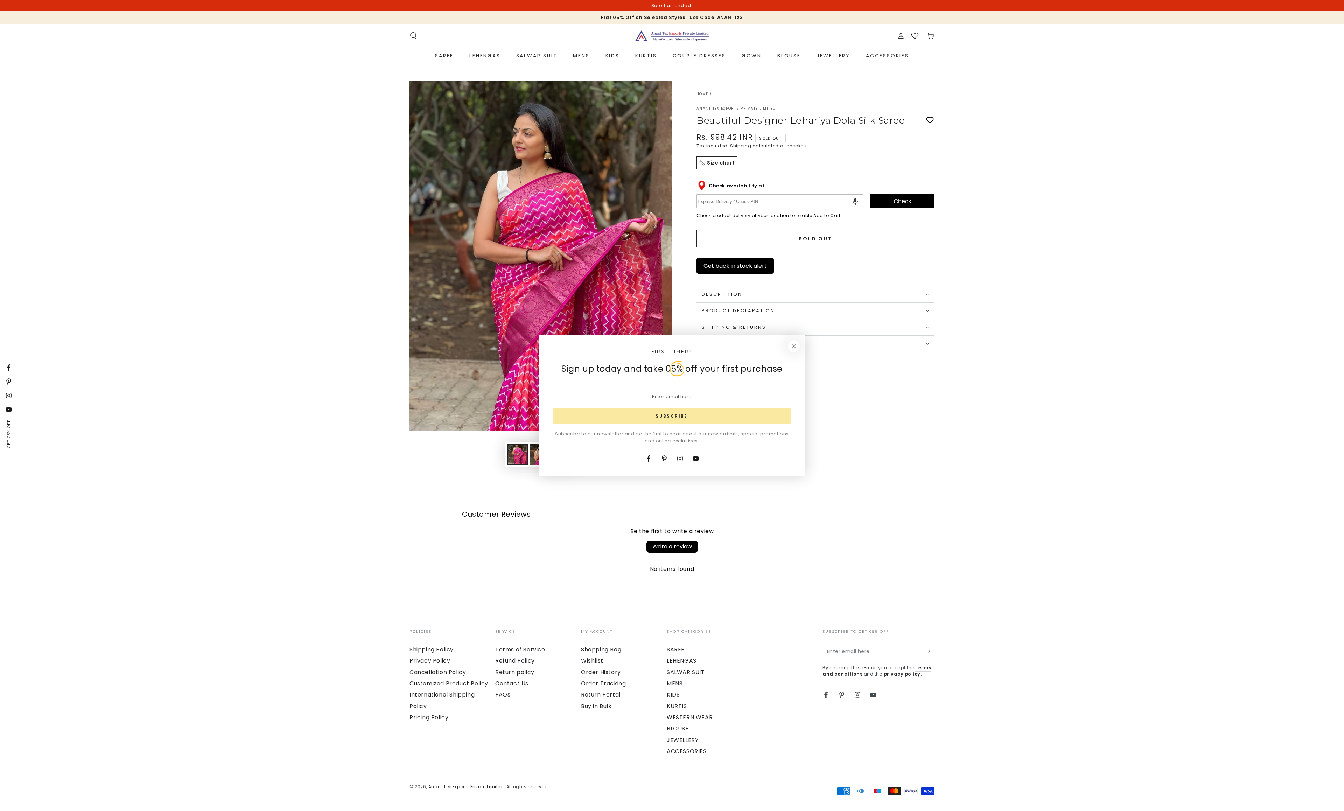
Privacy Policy (430, 661)
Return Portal (601, 695)
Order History (601, 672)
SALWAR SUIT (686, 672)
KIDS (673, 695)
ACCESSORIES (687, 751)
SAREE (676, 649)
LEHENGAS (681, 661)
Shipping (740, 146)
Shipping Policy (432, 649)
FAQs (502, 695)
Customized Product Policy (449, 683)
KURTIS (677, 706)
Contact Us (511, 683)
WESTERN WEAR (690, 717)
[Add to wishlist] (929, 120)
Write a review (672, 547)
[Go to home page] (672, 35)
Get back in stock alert (735, 266)
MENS (674, 683)
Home (702, 94)
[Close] (794, 346)
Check (902, 201)
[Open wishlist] (915, 36)
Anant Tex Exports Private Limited (736, 108)
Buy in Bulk (596, 706)
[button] (413, 35)
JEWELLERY (682, 740)
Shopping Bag (601, 649)
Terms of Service (520, 649)
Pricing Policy (429, 717)
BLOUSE (678, 729)
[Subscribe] (930, 651)
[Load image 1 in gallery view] (517, 454)
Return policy (514, 672)
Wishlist (592, 661)
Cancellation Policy (438, 672)
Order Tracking (603, 683)
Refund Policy (515, 661)
